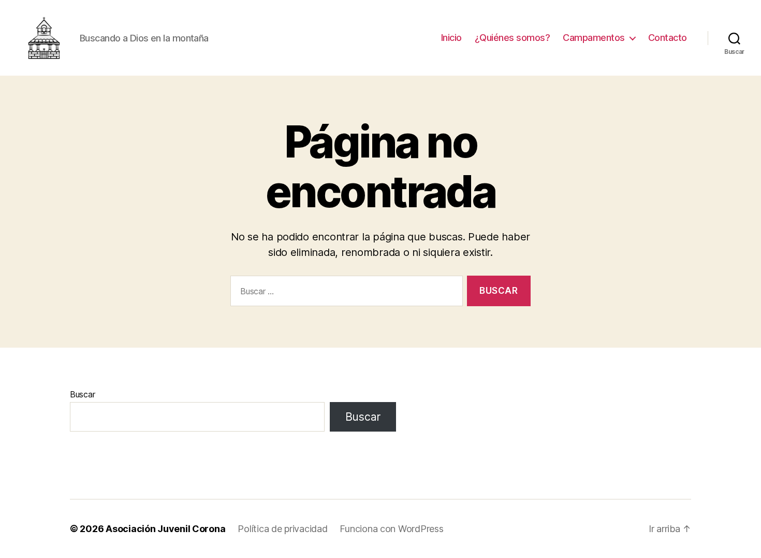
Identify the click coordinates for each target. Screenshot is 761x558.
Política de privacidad (282, 528)
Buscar (82, 394)
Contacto (667, 37)
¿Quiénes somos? (512, 37)
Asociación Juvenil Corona (165, 528)
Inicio (451, 37)
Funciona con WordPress (391, 528)
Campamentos (594, 37)
